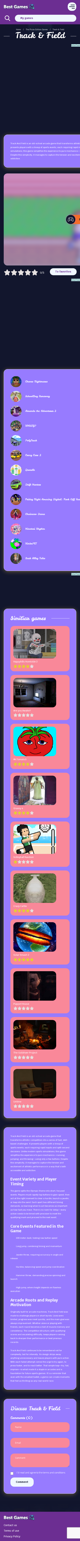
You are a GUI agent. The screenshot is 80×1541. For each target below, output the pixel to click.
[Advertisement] (40, 86)
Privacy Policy (12, 1536)
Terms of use (11, 1530)
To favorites (63, 271)
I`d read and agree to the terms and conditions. (41, 1473)
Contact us (10, 1525)
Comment (22, 1482)
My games (26, 18)
